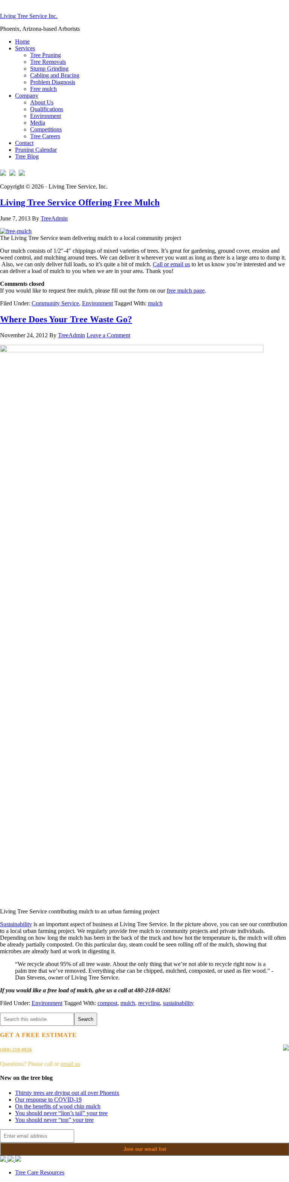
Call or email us (171, 264)
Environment (97, 303)
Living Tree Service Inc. (29, 16)
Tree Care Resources (39, 1172)
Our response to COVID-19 (48, 1099)
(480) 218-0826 (16, 1049)
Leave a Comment (108, 335)
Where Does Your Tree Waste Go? (66, 319)
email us (70, 1064)
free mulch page (186, 290)
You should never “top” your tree (54, 1120)
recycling (149, 1003)
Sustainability (16, 924)
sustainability (178, 1003)
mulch (155, 303)
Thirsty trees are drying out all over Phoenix (67, 1093)
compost (107, 1003)
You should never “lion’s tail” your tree (61, 1113)
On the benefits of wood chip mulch (57, 1106)
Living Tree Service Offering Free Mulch (80, 202)
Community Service (55, 303)
